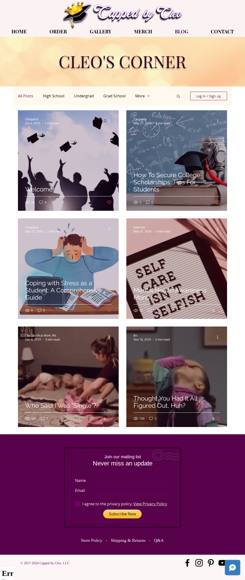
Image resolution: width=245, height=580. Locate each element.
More (140, 96)
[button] (178, 96)
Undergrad (84, 96)
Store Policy (91, 540)
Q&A (159, 540)
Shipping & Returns (128, 540)
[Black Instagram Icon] (199, 563)
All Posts (25, 96)
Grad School (114, 96)
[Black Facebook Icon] (187, 563)
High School (53, 96)
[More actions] (111, 121)
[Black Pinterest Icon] (211, 563)
